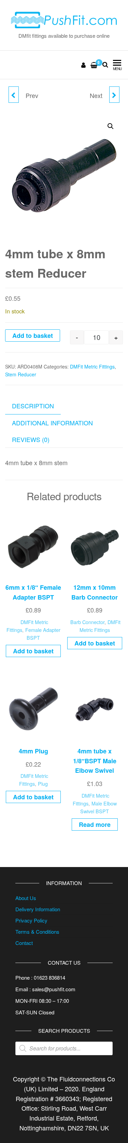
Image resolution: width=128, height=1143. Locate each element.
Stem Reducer (20, 374)
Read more (95, 824)
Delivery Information (37, 909)
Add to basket (32, 335)
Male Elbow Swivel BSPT (98, 807)
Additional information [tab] (52, 422)
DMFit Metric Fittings (92, 366)
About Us (25, 897)
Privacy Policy (31, 920)
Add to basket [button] (33, 651)
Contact (24, 942)
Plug (43, 783)
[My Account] (83, 64)
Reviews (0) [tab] (30, 439)
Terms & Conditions (37, 931)
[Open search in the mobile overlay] (64, 1048)
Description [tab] (33, 405)
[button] (110, 126)
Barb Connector (87, 621)
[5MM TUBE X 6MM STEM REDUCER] (114, 94)
